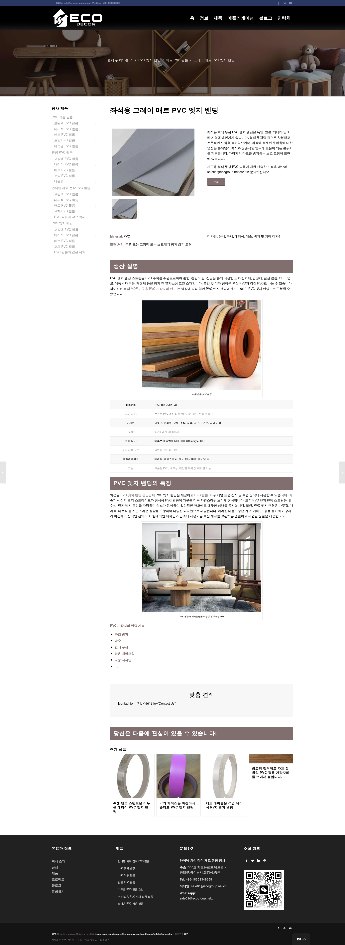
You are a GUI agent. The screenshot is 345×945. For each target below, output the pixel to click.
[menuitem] (192, 18)
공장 (55, 867)
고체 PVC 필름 (64, 211)
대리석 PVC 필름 (66, 129)
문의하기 (58, 891)
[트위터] (253, 861)
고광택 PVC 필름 (66, 123)
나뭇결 (59, 181)
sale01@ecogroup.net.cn (77, 3)
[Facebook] (247, 861)
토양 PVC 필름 (64, 140)
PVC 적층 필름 (62, 117)
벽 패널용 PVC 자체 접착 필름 (135, 896)
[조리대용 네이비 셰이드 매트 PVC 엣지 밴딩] (3, 472)
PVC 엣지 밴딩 (62, 223)
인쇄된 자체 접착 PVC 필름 (71, 187)
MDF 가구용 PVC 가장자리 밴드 (153, 288)
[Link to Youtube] (290, 3)
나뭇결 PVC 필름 (66, 146)
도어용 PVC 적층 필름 (131, 903)
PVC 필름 (201, 495)
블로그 (56, 885)
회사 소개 (58, 861)
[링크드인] (259, 861)
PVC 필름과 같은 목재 (69, 216)
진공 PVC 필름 (62, 152)
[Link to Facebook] (278, 3)
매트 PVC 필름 (64, 134)
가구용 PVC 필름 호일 (131, 889)
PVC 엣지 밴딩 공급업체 (137, 495)
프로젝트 (58, 879)
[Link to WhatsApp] (284, 3)
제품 (55, 873)
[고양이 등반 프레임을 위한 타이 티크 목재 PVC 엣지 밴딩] (342, 472)
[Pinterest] (265, 861)
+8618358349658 (111, 3)
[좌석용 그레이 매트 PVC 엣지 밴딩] (153, 162)
